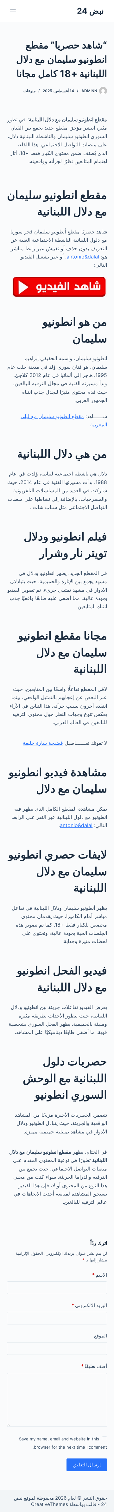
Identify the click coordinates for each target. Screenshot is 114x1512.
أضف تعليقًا (94, 1366)
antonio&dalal (82, 256)
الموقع (100, 1336)
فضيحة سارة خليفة (43, 743)
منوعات (29, 90)
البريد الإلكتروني (89, 1305)
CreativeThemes (49, 1504)
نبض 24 (90, 11)
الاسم (99, 1275)
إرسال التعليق (87, 1465)
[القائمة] (13, 11)
